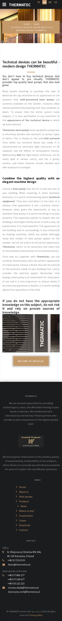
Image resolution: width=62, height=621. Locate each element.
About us (24, 491)
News (36, 24)
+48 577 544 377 (16, 579)
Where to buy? (26, 510)
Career (22, 520)
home (27, 24)
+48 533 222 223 (16, 583)
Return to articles (31, 361)
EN (44, 2)
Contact (23, 530)
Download (24, 525)
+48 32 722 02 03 (16, 560)
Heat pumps (25, 496)
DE (50, 2)
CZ (55, 2)
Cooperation (26, 515)
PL (39, 2)
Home (22, 487)
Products (24, 501)
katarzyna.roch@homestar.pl (24, 591)
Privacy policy (36, 615)
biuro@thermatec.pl (19, 564)
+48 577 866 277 (16, 575)
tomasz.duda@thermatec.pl (23, 587)
